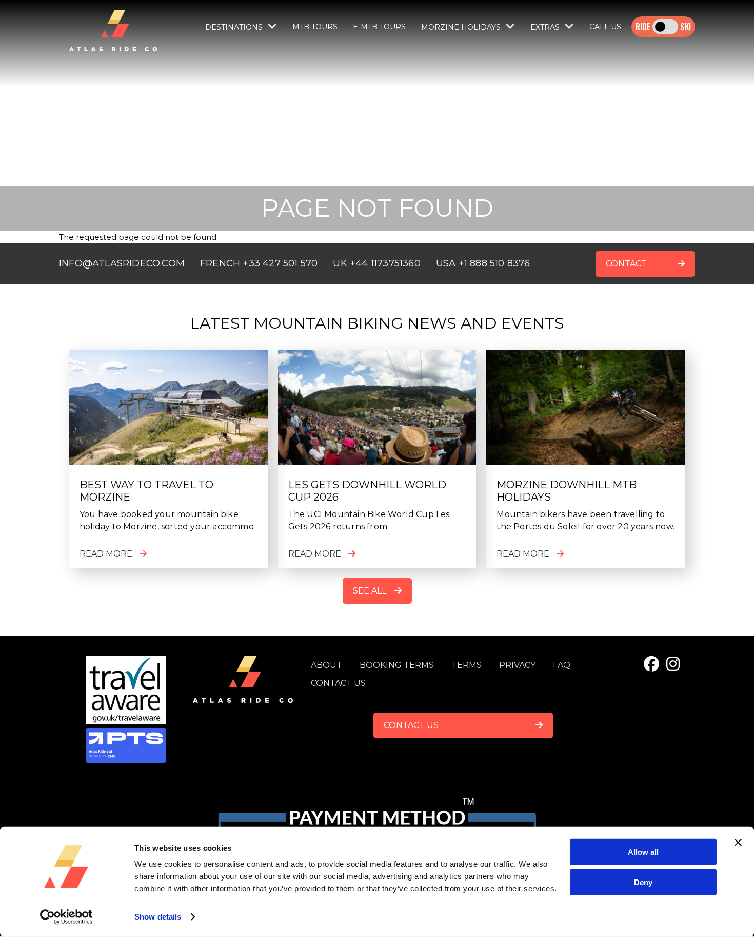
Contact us (338, 683)
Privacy (517, 665)
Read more (106, 554)
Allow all (643, 852)
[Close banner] (738, 842)
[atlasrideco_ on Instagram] (673, 664)
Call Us (605, 26)
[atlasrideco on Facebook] (651, 664)
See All (369, 591)
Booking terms (397, 665)
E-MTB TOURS (379, 26)
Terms (466, 665)
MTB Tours (315, 26)
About (326, 665)
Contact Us (411, 725)
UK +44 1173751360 (376, 263)
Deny (643, 881)
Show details (157, 916)
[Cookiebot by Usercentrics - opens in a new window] (66, 917)
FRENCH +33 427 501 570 (259, 263)
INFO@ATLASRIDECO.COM (122, 263)
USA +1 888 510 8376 (483, 263)
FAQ (561, 665)
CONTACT (626, 264)
